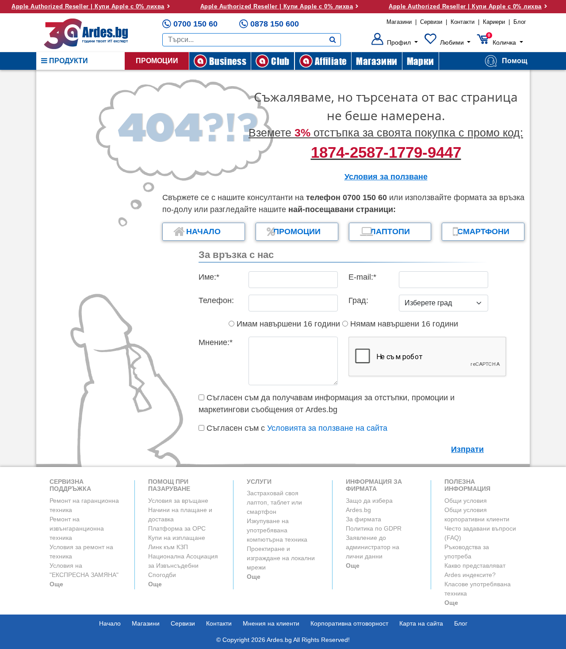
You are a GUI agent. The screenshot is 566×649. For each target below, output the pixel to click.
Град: (358, 300)
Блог (519, 22)
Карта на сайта (421, 623)
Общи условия (465, 500)
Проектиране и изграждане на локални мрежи (281, 558)
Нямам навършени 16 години (403, 323)
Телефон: (216, 300)
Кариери (494, 22)
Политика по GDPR (374, 528)
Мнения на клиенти (271, 623)
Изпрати (467, 449)
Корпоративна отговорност (349, 623)
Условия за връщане (178, 500)
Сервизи (431, 22)
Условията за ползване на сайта (327, 428)
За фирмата (363, 519)
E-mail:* (362, 277)
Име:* (209, 277)
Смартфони (483, 231)
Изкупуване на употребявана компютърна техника (277, 530)
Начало (203, 231)
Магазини (399, 22)
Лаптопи (390, 231)
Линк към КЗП (168, 546)
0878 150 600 (274, 23)
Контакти (462, 22)
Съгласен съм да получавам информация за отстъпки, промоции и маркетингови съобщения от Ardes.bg (327, 403)
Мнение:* (216, 342)
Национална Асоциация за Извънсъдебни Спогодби (183, 565)
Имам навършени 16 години (287, 323)
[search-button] (333, 40)
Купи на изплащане (176, 537)
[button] (394, 42)
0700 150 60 (195, 23)
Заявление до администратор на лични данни (372, 547)
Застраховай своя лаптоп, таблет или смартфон (274, 502)
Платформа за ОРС (177, 528)
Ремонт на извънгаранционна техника (77, 528)
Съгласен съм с (295, 428)
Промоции (157, 61)
